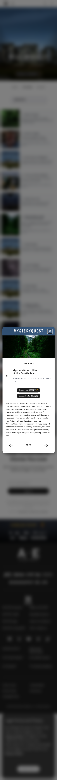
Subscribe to (24, 396)
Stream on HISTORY (27, 390)
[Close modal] (50, 331)
